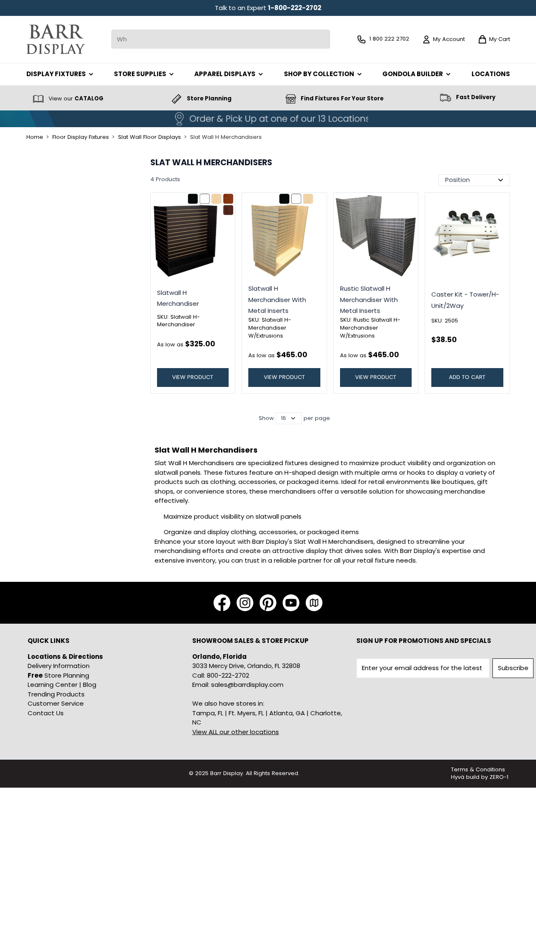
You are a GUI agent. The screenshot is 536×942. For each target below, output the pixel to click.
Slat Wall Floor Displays (149, 137)
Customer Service (56, 703)
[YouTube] (291, 602)
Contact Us (46, 713)
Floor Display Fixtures (80, 137)
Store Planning (58, 675)
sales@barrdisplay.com (247, 684)
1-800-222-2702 (294, 7)
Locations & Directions (65, 656)
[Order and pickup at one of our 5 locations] (268, 118)
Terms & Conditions (478, 769)
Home (34, 137)
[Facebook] (222, 602)
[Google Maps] (314, 602)
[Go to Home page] (55, 39)
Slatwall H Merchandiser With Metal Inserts (277, 299)
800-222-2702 (228, 675)
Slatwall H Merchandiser (178, 298)
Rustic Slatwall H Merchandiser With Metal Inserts (369, 299)
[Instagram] (245, 602)
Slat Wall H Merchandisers (226, 137)
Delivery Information (59, 665)
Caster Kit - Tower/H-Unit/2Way (465, 300)
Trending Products (56, 694)
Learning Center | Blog (62, 684)
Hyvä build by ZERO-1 (479, 777)
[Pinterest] (268, 602)
